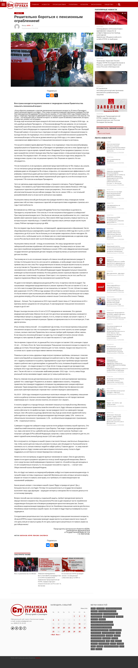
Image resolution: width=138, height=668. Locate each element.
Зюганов (23, 535)
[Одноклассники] (52, 95)
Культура (84, 4)
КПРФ (30, 535)
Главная (35, 4)
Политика (73, 4)
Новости (46, 4)
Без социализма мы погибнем (25, 573)
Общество (108, 4)
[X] (56, 95)
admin (29, 25)
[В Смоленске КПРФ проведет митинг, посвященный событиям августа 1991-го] (73, 571)
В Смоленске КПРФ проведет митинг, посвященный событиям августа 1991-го (73, 575)
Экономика (96, 4)
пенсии (36, 535)
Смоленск (44, 535)
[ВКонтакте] (48, 95)
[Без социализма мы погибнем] (26, 571)
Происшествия (59, 4)
